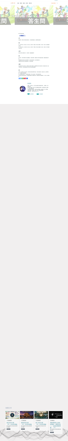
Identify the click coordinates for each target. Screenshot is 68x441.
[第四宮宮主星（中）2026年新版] (27, 414)
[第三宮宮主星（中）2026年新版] (41, 414)
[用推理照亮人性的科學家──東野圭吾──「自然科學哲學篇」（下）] (56, 414)
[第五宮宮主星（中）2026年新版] (12, 414)
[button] (53, 3)
